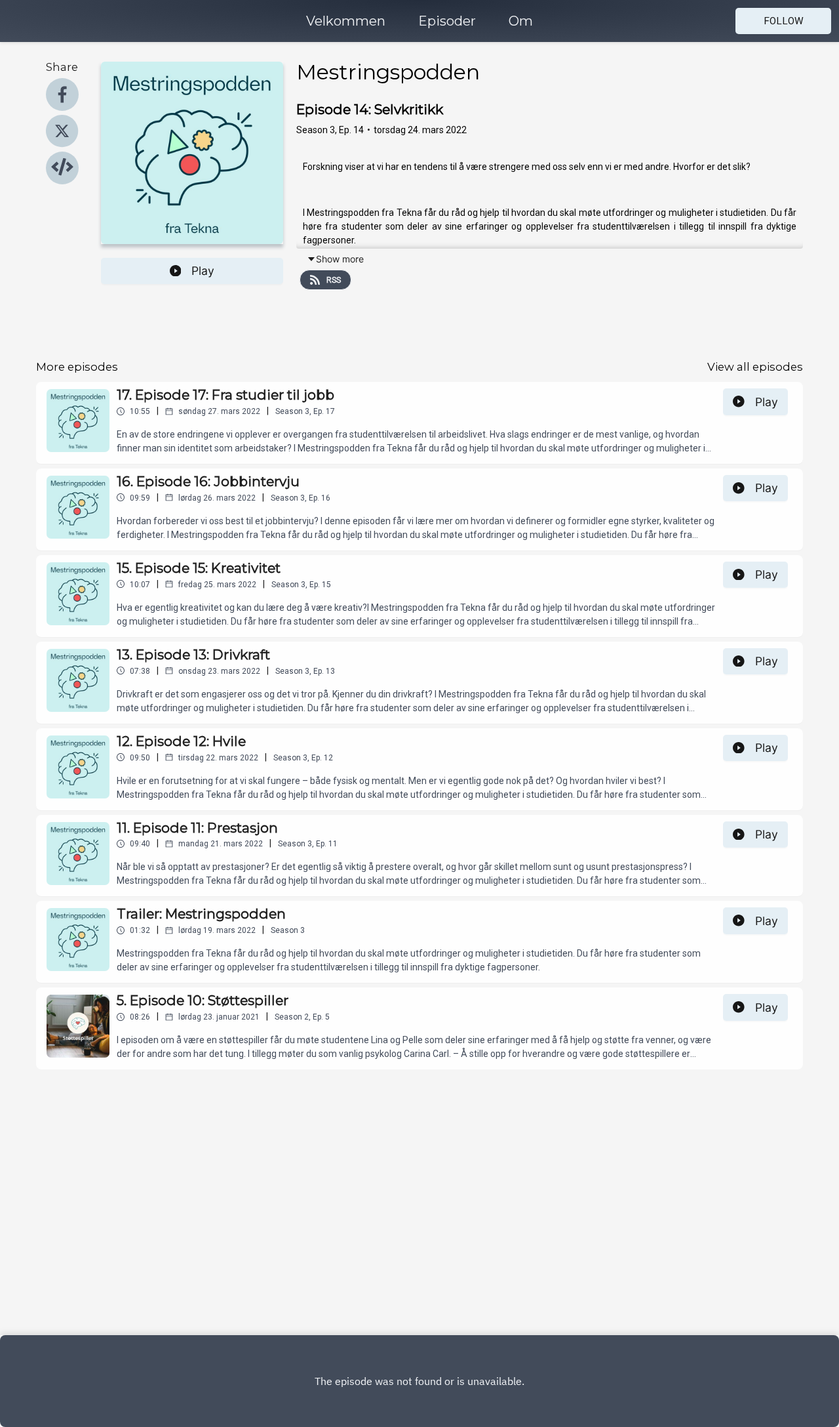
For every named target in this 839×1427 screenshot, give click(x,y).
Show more (340, 258)
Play (202, 271)
